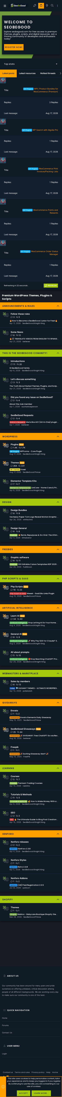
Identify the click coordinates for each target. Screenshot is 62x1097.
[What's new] (47, 6)
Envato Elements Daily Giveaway (30, 717)
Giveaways (9, 702)
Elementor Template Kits (23, 481)
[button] (5, 5)
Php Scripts (17, 586)
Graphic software (20, 557)
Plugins (14, 444)
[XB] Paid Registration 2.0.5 (27, 885)
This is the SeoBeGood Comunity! (24, 353)
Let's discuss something (23, 379)
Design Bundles (19, 510)
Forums (5, 1025)
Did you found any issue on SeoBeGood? (32, 397)
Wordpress (10, 436)
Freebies (7, 549)
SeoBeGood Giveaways (23, 729)
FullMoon (27, 567)
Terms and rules (22, 1072)
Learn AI (15, 615)
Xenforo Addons (19, 878)
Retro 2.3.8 (19, 867)
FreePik (26, 756)
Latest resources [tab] (27, 73)
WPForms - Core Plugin (26, 451)
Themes (15, 462)
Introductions (18, 361)
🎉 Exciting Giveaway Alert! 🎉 (29, 753)
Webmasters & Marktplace (20, 673)
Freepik (15, 747)
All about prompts (20, 652)
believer (26, 341)
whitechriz (28, 519)
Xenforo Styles (18, 860)
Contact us (7, 1032)
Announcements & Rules (18, 305)
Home (4, 1018)
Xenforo (8, 833)
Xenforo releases (20, 841)
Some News (17, 332)
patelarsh (27, 691)
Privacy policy (38, 1072)
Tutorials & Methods (21, 794)
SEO (13, 812)
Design (6, 502)
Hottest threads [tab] (48, 73)
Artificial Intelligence (17, 607)
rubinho (26, 785)
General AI (16, 634)
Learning (8, 768)
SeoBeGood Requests (22, 415)
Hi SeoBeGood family (20, 368)
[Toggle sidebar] (57, 6)
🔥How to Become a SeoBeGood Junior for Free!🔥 (33, 320)
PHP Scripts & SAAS (15, 578)
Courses (15, 776)
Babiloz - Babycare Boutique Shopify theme (34, 914)
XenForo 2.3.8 (20, 848)
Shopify (7, 899)
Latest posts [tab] (8, 73)
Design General (19, 528)
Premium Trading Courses (26, 783)
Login (4, 1053)
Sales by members (20, 681)
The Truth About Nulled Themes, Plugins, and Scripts (34, 386)
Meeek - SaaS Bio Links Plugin (32, 593)
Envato (14, 710)
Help (48, 1072)
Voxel (18, 469)
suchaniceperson (29, 406)
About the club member (21, 404)
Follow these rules (20, 314)
